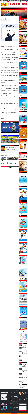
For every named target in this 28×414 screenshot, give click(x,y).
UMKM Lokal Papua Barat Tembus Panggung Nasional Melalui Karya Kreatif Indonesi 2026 (15, 408)
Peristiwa (5, 397)
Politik (7, 398)
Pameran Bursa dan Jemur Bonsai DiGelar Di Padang (24, 359)
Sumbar (20, 387)
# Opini (2, 118)
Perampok (2, 397)
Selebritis (5, 399)
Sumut (22, 387)
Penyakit (5, 396)
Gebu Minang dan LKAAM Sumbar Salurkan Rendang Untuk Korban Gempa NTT (15, 396)
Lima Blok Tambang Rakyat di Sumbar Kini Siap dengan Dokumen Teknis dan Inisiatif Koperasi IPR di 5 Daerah (15, 404)
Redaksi (21, 0)
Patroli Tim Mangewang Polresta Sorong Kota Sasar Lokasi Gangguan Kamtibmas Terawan (24, 348)
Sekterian (3, 399)
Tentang (8, 0)
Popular (23, 343)
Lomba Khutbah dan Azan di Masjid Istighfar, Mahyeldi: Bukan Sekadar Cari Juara (7, 1)
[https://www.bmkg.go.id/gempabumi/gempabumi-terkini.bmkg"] (23, 324)
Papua (26, 386)
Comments (26, 343)
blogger (3, 166)
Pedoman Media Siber (18, 0)
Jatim (22, 386)
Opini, (9, 20)
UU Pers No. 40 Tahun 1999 (12, 0)
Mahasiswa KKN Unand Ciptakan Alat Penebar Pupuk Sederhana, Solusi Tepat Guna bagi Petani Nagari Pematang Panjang (24, 378)
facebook (15, 166)
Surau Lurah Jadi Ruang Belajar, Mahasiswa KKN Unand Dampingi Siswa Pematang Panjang (24, 382)
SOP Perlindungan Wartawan (3, 0)
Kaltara (24, 386)
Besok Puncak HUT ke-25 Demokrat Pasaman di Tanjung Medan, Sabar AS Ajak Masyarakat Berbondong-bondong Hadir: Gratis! (24, 356)
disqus (9, 166)
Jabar (20, 386)
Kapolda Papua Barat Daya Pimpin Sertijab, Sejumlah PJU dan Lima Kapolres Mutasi (15, 400)
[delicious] (26, 0)
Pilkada (5, 398)
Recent (21, 343)
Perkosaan (3, 398)
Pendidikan (3, 396)
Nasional (18, 1)
